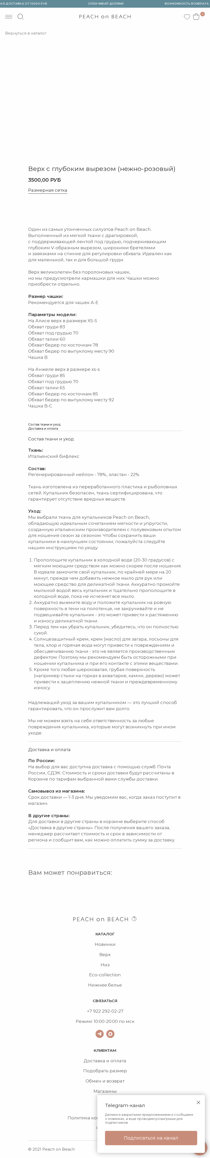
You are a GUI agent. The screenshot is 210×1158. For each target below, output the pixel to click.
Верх (105, 954)
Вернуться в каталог (26, 33)
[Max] (110, 1034)
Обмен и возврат (105, 1081)
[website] (20, 17)
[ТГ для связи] (100, 1034)
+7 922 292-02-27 (105, 1011)
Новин (102, 944)
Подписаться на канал (151, 1138)
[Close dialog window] (198, 1102)
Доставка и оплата (105, 1060)
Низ (105, 964)
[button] (49, 210)
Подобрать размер (105, 1070)
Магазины (105, 1091)
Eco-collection (105, 974)
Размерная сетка (47, 190)
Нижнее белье (105, 985)
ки (113, 944)
